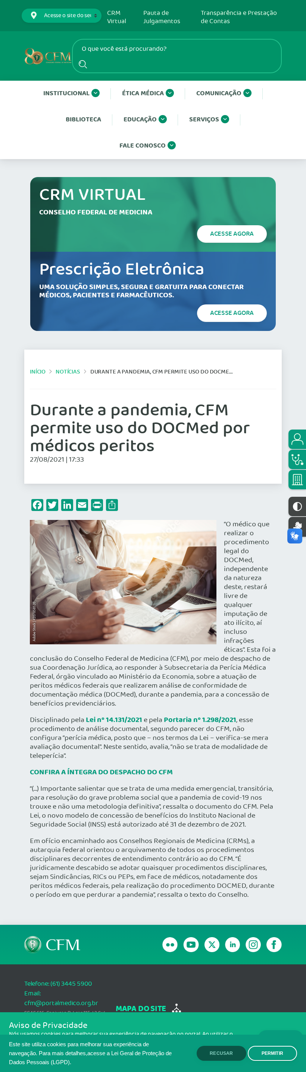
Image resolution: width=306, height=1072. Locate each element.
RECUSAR (221, 1053)
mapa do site (141, 1009)
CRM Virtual (116, 17)
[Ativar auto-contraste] (297, 506)
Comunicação (218, 93)
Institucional (66, 93)
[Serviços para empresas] (297, 479)
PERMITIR (272, 1053)
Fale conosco (142, 145)
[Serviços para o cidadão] (297, 439)
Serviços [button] (204, 119)
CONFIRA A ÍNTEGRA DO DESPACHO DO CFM (101, 772)
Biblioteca (83, 119)
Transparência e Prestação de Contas (239, 17)
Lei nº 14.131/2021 (114, 720)
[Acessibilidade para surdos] (297, 527)
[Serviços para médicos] (297, 459)
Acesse (232, 234)
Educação (140, 119)
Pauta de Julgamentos (161, 17)
